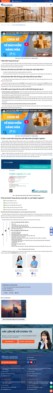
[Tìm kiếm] (46, 4)
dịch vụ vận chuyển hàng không (10, 154)
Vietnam (46, 1)
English (50, 1)
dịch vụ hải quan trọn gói (34, 153)
